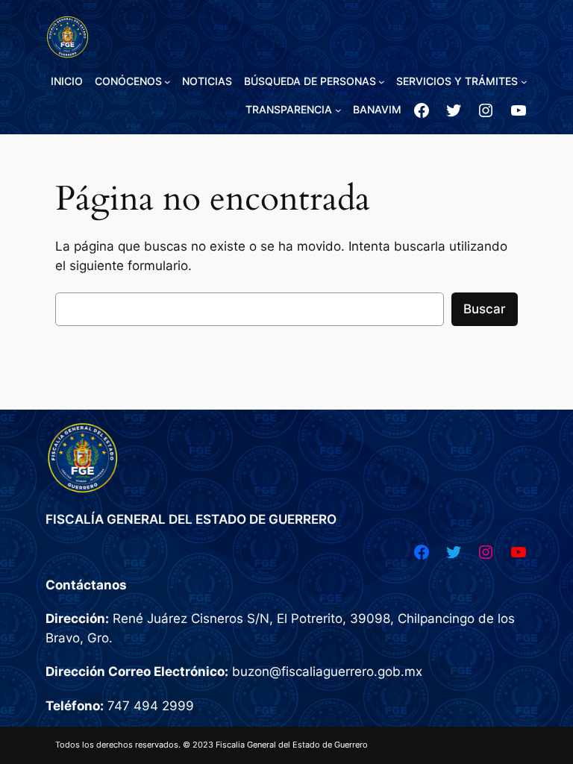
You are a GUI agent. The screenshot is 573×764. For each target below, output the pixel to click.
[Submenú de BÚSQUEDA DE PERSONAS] (381, 81)
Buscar (484, 308)
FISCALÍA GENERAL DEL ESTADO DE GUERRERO (191, 519)
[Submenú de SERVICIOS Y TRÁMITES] (524, 81)
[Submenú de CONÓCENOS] (167, 81)
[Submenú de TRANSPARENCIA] (338, 110)
